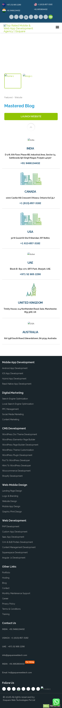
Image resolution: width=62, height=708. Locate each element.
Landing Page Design (12, 491)
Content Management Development (18, 547)
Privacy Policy (8, 604)
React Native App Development (16, 384)
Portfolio (6, 572)
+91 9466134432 (13, 11)
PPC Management (10, 409)
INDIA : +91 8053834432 (13, 664)
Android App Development (14, 368)
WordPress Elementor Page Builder (18, 439)
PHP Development (10, 526)
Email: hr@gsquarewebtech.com (17, 672)
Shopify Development (12, 476)
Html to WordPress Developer (16, 465)
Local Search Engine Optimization (18, 404)
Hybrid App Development (14, 378)
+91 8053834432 (40, 9)
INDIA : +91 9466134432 (13, 629)
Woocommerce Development (16, 471)
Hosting (5, 578)
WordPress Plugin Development (17, 455)
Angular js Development (13, 558)
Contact (5, 588)
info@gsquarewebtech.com (14, 655)
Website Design (9, 501)
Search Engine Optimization (15, 399)
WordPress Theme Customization (18, 450)
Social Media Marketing (13, 414)
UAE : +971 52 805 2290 (13, 646)
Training (6, 614)
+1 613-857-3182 (30, 243)
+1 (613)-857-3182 (45, 4)
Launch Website (31, 116)
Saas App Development (13, 537)
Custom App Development (14, 532)
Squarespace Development (15, 552)
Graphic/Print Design (12, 511)
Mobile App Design (11, 506)
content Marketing (10, 419)
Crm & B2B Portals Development (17, 542)
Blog (4, 583)
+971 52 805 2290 (14, 5)
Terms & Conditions (11, 609)
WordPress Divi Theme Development (19, 434)
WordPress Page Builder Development (20, 445)
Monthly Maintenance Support (16, 593)
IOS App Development (12, 373)
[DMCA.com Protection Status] (52, 706)
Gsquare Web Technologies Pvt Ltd (19, 700)
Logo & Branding (10, 496)
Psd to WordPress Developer (16, 460)
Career (5, 598)
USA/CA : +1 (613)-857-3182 (15, 638)
